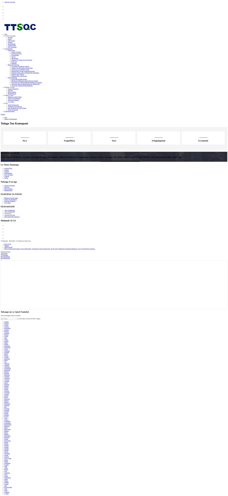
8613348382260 (5, 258)
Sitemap (6, 245)
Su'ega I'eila (54, 249)
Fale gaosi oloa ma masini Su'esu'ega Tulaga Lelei (25, 84)
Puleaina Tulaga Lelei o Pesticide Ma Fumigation (25, 73)
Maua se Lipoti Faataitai (7, 161)
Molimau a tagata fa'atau (15, 97)
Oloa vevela (7, 244)
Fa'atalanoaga (11, 44)
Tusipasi (10, 42)
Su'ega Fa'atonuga (13, 110)
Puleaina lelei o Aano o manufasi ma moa (23, 71)
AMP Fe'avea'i (8, 247)
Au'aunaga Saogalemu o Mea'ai (20, 66)
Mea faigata (14, 58)
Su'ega (10, 39)
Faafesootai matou (9, 111)
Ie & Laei (14, 61)
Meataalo (14, 63)
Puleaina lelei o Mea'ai (17, 74)
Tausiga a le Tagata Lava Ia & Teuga (21, 60)
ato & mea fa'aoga (16, 53)
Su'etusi (6, 170)
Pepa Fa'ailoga (12, 92)
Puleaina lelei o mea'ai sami (19, 76)
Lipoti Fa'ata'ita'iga (13, 89)
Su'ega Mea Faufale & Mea (19, 79)
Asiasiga (10, 37)
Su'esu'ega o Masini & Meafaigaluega (22, 85)
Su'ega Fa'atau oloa (13, 105)
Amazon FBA (12, 45)
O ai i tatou (11, 102)
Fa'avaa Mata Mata (25, 249)
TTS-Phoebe (4, 255)
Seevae (13, 57)
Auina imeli (4, 253)
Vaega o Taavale (16, 52)
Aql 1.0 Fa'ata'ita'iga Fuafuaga (86, 249)
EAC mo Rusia (12, 47)
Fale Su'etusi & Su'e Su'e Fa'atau (17, 108)
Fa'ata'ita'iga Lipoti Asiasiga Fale (41, 249)
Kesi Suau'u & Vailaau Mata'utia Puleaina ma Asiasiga (26, 82)
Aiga (5, 34)
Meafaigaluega (12, 93)
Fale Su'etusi (11, 40)
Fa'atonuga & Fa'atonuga (15, 106)
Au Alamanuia (8, 49)
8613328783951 (5, 256)
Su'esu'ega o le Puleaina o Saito (20, 69)
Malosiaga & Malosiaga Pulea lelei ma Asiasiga (24, 81)
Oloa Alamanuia (12, 77)
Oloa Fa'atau (11, 50)
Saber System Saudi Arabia (12, 249)
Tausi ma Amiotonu (13, 100)
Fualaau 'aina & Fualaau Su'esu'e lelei (22, 68)
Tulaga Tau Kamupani (14, 98)
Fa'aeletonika (15, 55)
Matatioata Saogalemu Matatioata (67, 249)
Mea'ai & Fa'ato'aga (13, 65)
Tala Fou (10, 90)
